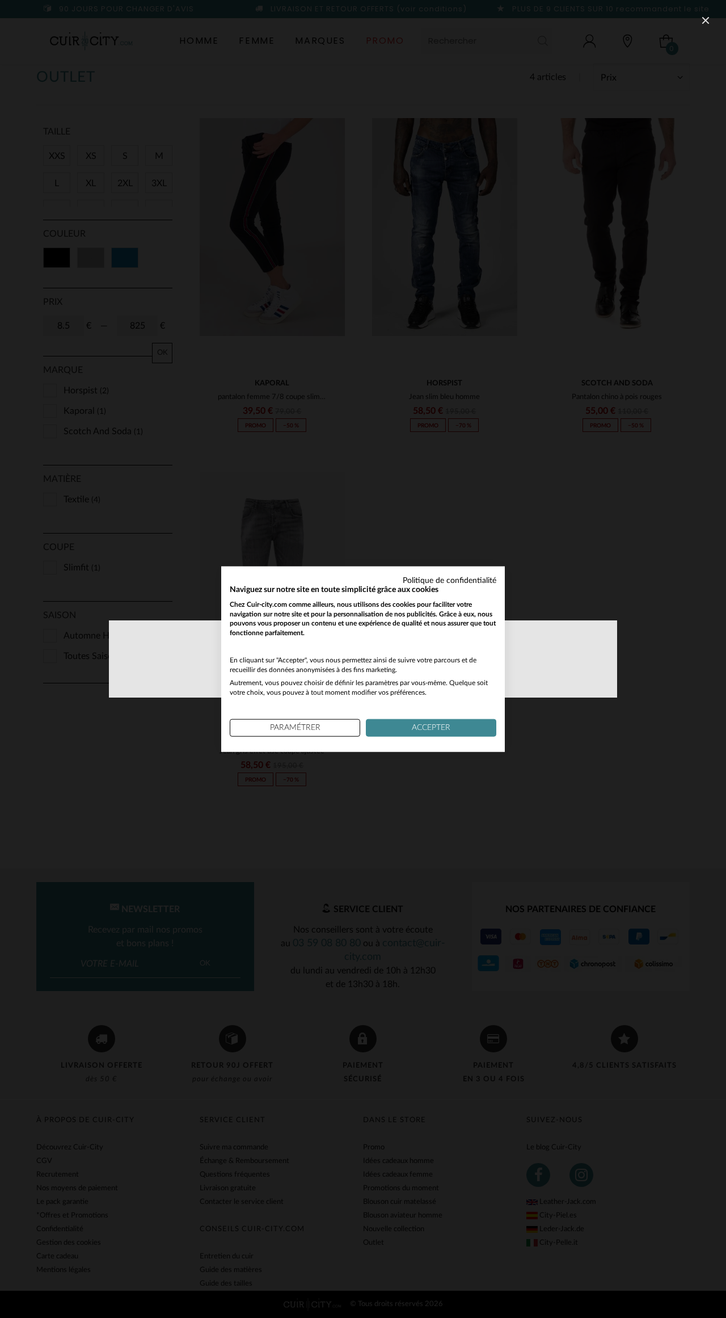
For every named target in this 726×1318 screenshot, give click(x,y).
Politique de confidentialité (449, 581)
